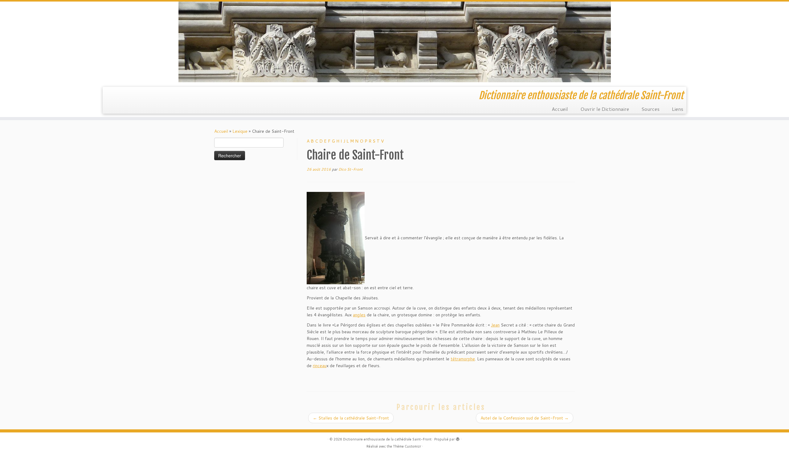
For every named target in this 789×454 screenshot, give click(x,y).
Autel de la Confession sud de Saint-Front (524, 418)
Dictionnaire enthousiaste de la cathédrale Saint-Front (387, 439)
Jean (495, 325)
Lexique (239, 131)
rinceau (319, 366)
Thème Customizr (407, 446)
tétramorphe (463, 359)
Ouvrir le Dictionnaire (604, 108)
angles (359, 315)
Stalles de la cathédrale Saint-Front (351, 418)
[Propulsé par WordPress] (458, 438)
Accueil (560, 108)
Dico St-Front (350, 169)
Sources (650, 108)
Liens (677, 108)
